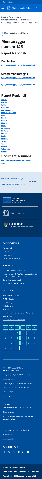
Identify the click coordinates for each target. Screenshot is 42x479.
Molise (3, 125)
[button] (37, 8)
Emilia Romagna (7, 110)
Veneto (4, 151)
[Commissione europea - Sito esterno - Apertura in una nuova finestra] (14, 200)
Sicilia (3, 141)
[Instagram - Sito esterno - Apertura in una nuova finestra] (13, 451)
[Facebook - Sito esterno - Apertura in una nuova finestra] (4, 451)
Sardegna (4, 138)
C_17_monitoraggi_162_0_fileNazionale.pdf (18, 65)
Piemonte (4, 133)
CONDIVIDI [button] (33, 181)
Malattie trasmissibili (9, 19)
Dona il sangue (8, 302)
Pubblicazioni (8, 255)
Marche (4, 123)
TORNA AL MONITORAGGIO (11, 184)
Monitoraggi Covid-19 (10, 22)
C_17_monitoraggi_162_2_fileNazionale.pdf (18, 84)
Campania (5, 107)
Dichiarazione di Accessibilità (25, 476)
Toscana (4, 144)
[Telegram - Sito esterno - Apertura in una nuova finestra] (18, 451)
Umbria (4, 146)
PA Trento (5, 131)
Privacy (22, 467)
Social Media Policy (10, 471)
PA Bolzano (5, 128)
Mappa (5, 467)
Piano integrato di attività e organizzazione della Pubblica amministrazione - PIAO (20, 275)
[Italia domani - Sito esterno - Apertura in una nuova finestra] (19, 224)
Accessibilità (7, 476)
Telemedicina (7, 316)
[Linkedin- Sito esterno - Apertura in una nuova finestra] (23, 451)
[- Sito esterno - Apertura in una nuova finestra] (28, 451)
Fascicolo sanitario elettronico (14, 319)
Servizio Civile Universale (12, 258)
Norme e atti (7, 248)
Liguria (3, 118)
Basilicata (5, 102)
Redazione (35, 471)
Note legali (14, 467)
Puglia (3, 136)
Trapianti (6, 309)
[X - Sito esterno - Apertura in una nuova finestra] (9, 452)
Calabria (4, 105)
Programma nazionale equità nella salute (18, 313)
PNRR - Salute (8, 299)
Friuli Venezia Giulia (8, 112)
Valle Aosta (5, 149)
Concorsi (6, 251)
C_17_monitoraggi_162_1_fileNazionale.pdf (18, 77)
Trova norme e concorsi (11, 295)
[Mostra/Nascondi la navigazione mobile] (2, 7)
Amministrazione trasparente (14, 270)
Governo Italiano (8, 2)
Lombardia (5, 120)
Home (3, 17)
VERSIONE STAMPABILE (10, 178)
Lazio (3, 115)
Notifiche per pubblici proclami (14, 283)
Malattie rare (8, 306)
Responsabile (24, 471)
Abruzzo (4, 99)
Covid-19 (25, 19)
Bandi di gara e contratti (12, 280)
